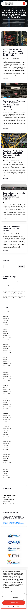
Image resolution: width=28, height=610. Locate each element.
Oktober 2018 (6, 393)
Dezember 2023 (7, 333)
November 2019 (7, 378)
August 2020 (6, 367)
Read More (5, 78)
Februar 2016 (6, 415)
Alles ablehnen (14, 597)
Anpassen (13, 592)
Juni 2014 (5, 430)
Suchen (6, 260)
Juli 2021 (5, 355)
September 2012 (7, 462)
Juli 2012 (5, 467)
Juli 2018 (5, 395)
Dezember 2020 (7, 363)
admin (7, 58)
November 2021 (7, 350)
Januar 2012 (6, 480)
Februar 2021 (6, 361)
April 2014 (5, 432)
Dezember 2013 (7, 439)
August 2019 (6, 383)
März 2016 (6, 413)
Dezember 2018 (7, 391)
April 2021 (5, 359)
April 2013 (5, 452)
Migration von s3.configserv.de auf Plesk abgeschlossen (12, 298)
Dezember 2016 (7, 404)
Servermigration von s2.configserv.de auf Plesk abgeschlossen (13, 282)
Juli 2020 (5, 370)
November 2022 (7, 337)
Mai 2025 (5, 322)
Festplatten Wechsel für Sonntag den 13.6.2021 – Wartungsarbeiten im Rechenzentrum (13, 154)
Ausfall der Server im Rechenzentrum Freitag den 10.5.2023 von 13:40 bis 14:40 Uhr (13, 52)
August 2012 (6, 464)
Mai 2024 (5, 329)
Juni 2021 (5, 357)
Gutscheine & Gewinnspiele (9, 495)
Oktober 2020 (6, 365)
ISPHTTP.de (6, 497)
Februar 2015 (6, 423)
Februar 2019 (6, 389)
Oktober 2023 (6, 335)
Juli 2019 (5, 385)
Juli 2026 (5, 314)
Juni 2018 (5, 398)
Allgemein (5, 493)
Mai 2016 (5, 408)
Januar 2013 (6, 456)
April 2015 (5, 421)
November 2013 (7, 441)
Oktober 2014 (6, 426)
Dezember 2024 (7, 326)
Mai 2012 (5, 471)
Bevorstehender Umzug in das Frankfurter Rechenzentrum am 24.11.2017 (14, 196)
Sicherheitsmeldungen (8, 499)
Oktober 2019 (6, 380)
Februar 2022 (6, 346)
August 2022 (6, 339)
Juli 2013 (5, 445)
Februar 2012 (6, 477)
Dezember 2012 (7, 458)
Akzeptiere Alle (14, 602)
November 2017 (7, 400)
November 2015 (7, 417)
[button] (24, 3)
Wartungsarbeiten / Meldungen (10, 503)
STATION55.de (7, 501)
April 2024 (5, 331)
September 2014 (7, 428)
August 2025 (6, 318)
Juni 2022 (5, 342)
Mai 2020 (5, 372)
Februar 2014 (6, 436)
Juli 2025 (5, 320)
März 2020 (6, 374)
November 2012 (7, 460)
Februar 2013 (6, 454)
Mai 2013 (5, 449)
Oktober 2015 (6, 419)
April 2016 (5, 411)
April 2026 (5, 316)
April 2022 (5, 344)
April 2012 (5, 473)
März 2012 (6, 475)
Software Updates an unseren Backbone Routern (12, 229)
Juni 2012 (5, 469)
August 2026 (6, 311)
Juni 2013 (5, 447)
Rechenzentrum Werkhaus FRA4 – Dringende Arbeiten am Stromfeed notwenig (14, 104)
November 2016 (7, 406)
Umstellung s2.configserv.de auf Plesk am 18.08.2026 (13, 285)
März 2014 (6, 434)
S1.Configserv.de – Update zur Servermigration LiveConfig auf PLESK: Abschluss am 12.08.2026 (12, 293)
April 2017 (5, 402)
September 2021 (7, 352)
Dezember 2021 (7, 348)
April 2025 (5, 324)
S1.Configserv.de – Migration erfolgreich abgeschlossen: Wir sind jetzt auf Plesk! (12, 289)
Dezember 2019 (7, 376)
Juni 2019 (5, 387)
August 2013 (6, 443)
